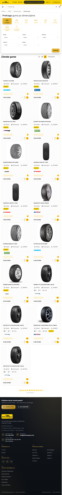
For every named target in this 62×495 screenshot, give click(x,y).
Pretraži (55, 50)
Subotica (49, 455)
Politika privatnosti (6, 476)
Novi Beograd (50, 450)
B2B (47, 2)
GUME (9, 11)
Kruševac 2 (35, 455)
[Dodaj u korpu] (27, 97)
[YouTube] (11, 461)
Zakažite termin (9, 407)
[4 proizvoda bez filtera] (45, 56)
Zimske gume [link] (27, 11)
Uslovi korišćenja (6, 485)
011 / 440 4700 (24, 407)
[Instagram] (7, 461)
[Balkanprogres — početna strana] (5, 2)
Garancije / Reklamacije (7, 471)
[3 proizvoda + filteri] (39, 56)
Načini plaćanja (5, 474)
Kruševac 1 (50, 452)
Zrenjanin (34, 461)
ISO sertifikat (5, 479)
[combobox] (54, 56)
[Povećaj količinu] (25, 97)
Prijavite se (57, 2)
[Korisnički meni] (56, 7)
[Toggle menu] (2, 6)
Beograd (34, 450)
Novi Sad (34, 452)
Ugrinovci (49, 458)
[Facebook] (3, 461)
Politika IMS (4, 482)
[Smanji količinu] (25, 98)
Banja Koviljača (36, 458)
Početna (3, 11)
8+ (57, 297)
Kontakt (20, 2)
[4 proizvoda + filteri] (42, 56)
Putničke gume (17, 11)
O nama (15, 2)
